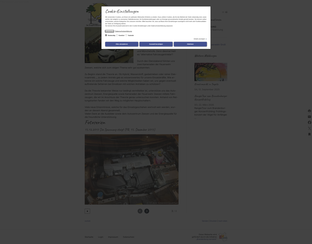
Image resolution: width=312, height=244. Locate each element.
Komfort (121, 35)
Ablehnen (190, 44)
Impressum (109, 31)
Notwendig (111, 35)
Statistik (131, 35)
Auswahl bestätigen (156, 44)
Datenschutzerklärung (123, 31)
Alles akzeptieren (122, 44)
